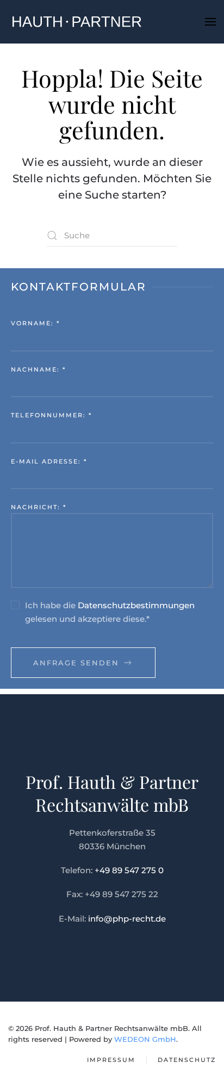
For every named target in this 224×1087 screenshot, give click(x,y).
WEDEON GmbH (145, 1039)
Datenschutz (187, 1060)
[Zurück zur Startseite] (76, 22)
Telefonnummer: (51, 415)
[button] (210, 22)
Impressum (111, 1060)
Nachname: (38, 369)
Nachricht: (38, 507)
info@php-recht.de (127, 918)
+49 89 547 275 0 (129, 870)
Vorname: (35, 323)
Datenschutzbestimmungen (136, 605)
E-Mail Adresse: (49, 461)
